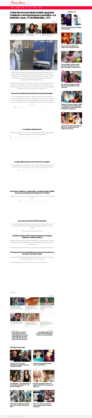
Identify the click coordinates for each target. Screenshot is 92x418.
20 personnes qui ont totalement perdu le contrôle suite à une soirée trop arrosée (71, 127)
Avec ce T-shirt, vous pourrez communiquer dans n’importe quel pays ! (42, 405)
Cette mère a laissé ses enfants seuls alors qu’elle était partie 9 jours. (20, 405)
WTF (27, 7)
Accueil (12, 7)
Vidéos (40, 7)
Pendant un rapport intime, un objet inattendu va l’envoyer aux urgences (43, 385)
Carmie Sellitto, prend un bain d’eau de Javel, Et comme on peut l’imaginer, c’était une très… (71, 66)
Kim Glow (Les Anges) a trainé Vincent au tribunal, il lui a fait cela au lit (70, 85)
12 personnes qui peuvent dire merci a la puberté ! (42, 364)
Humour (18, 7)
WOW (22, 7)
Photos (35, 7)
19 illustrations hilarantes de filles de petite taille (71, 28)
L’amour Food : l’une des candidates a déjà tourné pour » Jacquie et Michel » (20, 365)
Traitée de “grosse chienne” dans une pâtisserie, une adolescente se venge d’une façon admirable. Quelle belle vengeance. (71, 106)
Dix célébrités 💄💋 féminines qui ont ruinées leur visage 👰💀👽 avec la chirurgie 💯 (20, 385)
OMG (30, 7)
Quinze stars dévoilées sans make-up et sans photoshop (70, 46)
